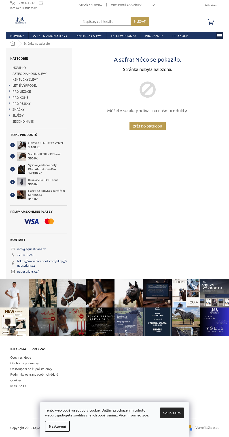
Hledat (140, 21)
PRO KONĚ (20, 97)
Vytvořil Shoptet (207, 427)
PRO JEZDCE (22, 91)
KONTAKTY (18, 386)
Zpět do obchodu (147, 126)
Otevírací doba (90, 5)
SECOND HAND (23, 121)
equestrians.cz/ (27, 271)
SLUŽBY (18, 115)
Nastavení (57, 426)
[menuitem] (17, 35)
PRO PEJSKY (21, 103)
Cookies (15, 380)
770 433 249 (25, 255)
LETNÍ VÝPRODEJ (25, 85)
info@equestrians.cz (31, 249)
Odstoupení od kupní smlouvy (31, 369)
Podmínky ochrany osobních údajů (34, 374)
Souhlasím (172, 412)
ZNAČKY (18, 109)
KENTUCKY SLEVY (25, 79)
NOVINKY (19, 67)
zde (145, 415)
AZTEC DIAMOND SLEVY (30, 73)
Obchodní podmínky (126, 5)
